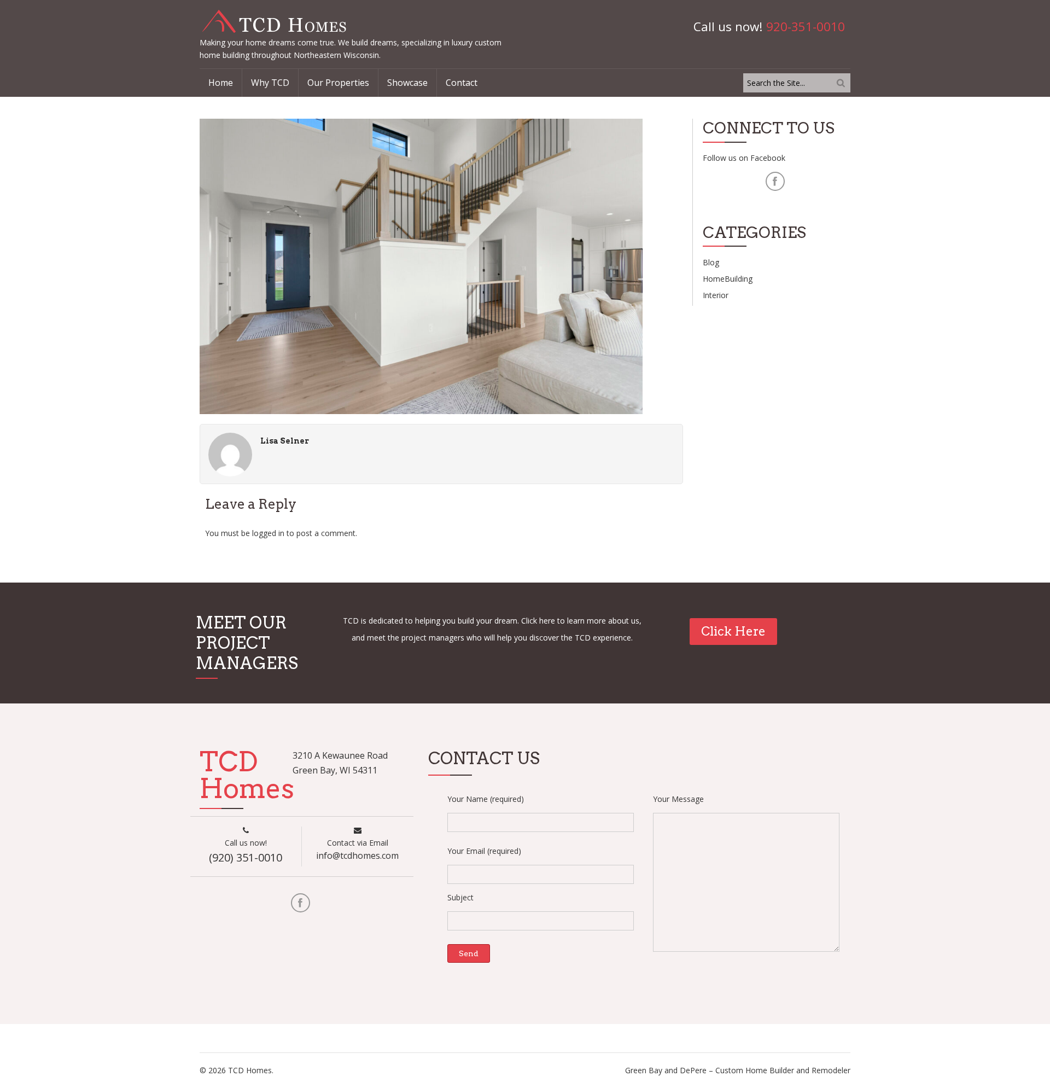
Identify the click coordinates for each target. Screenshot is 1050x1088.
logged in (268, 533)
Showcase (407, 83)
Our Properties (338, 83)
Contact (461, 83)
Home (220, 83)
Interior (715, 295)
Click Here (733, 631)
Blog (711, 262)
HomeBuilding (727, 279)
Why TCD (270, 83)
